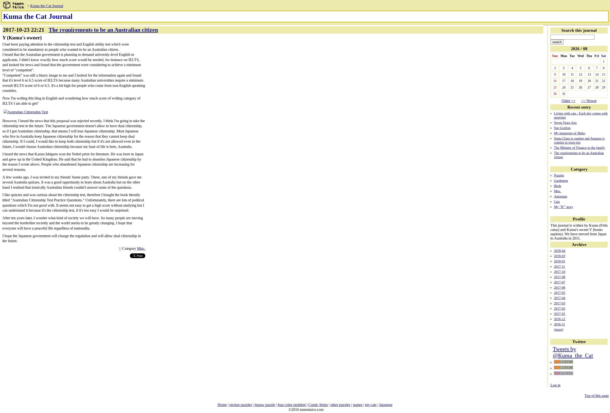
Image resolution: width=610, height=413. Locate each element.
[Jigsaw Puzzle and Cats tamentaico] (13, 6)
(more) (558, 329)
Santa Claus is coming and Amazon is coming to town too (579, 140)
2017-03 (559, 303)
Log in (555, 385)
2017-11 (559, 266)
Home (222, 405)
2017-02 (559, 308)
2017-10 (559, 272)
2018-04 (559, 251)
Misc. (557, 191)
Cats (557, 202)
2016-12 (559, 319)
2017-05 (559, 293)
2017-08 (559, 277)
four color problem (292, 405)
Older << (568, 101)
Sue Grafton (562, 128)
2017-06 (559, 287)
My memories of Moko (569, 133)
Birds (557, 186)
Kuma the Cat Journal (46, 6)
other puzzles (340, 405)
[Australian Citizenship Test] (25, 112)
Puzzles (559, 175)
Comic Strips (318, 405)
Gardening (561, 181)
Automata (560, 196)
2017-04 (559, 298)
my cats (370, 405)
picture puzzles (240, 405)
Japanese (385, 405)
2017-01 (559, 314)
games (357, 405)
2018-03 (559, 256)
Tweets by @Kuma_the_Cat (573, 352)
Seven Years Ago (565, 123)
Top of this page (597, 396)
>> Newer (589, 101)
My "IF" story (563, 207)
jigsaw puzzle (264, 405)
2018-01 (559, 261)
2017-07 (559, 282)
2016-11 (559, 324)
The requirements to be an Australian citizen (103, 30)
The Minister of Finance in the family (579, 148)
